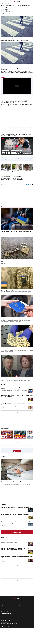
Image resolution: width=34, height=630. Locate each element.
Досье (2, 603)
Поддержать (18, 451)
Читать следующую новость (18, 176)
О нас (2, 609)
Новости (2, 602)
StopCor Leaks (4, 537)
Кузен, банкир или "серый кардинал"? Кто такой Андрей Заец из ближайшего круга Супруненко (16, 557)
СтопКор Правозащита (4, 611)
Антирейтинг (19, 605)
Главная (2, 3)
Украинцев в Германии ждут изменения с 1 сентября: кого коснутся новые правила (16, 231)
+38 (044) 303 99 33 (17, 532)
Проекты (2, 600)
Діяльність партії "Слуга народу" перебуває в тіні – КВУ (18, 179)
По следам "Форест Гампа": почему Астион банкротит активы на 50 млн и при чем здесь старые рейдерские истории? (17, 396)
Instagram (5, 159)
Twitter (3, 159)
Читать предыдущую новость (5, 176)
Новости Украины (6, 3)
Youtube (30, 158)
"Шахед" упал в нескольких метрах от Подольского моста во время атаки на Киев (16, 521)
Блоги (18, 602)
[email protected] (9, 626)
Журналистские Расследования (6, 613)
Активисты (2, 615)
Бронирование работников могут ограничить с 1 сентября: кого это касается (15, 290)
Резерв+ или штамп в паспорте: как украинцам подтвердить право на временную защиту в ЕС (16, 319)
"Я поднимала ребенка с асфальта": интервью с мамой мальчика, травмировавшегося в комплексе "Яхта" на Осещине (17, 482)
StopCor (6, 9)
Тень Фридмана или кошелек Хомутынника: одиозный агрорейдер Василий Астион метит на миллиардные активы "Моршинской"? (16, 541)
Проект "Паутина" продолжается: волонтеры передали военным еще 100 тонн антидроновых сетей (19, 440)
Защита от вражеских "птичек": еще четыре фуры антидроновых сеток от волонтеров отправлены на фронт (7, 441)
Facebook (27, 158)
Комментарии (5, 184)
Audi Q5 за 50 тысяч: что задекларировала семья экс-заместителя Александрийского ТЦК (16, 404)
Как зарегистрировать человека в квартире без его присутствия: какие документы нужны (16, 261)
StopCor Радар (3, 605)
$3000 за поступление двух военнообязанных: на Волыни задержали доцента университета (15, 348)
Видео (18, 600)
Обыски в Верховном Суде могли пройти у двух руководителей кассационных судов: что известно (16, 378)
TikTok (8, 159)
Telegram (24, 158)
